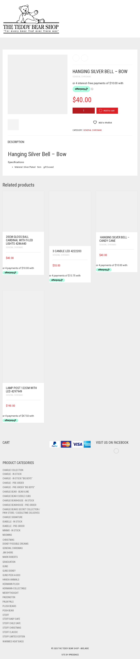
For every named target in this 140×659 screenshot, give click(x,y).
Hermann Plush (11, 584)
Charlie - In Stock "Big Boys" (17, 478)
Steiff (6, 615)
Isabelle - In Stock (12, 521)
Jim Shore (8, 552)
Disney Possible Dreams (16, 543)
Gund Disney (9, 570)
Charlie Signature (13, 517)
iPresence (74, 654)
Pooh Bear (8, 610)
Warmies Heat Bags (13, 641)
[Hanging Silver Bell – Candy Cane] (76, 58)
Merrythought (11, 593)
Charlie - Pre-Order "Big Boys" (19, 487)
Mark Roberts (10, 557)
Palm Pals (8, 601)
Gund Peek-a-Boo (11, 575)
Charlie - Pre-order (13, 482)
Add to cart (109, 110)
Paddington (9, 597)
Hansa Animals (11, 579)
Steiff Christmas (12, 627)
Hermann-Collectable (14, 588)
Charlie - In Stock (12, 474)
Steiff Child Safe (12, 623)
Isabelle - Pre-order (14, 526)
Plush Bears (9, 606)
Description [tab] (16, 142)
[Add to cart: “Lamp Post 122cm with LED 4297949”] (39, 406)
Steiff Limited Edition (14, 636)
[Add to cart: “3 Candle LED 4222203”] (86, 265)
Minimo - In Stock (11, 530)
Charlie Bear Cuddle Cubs (17, 496)
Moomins (7, 535)
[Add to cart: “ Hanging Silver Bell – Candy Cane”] (133, 255)
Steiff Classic (10, 632)
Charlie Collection (13, 470)
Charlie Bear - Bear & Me (16, 491)
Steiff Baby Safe (11, 619)
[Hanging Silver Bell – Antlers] (84, 58)
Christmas (8, 539)
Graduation (9, 562)
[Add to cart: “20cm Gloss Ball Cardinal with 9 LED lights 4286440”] (39, 258)
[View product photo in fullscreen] (62, 108)
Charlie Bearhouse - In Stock (18, 500)
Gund (5, 566)
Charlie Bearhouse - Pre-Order (19, 505)
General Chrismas (82, 76)
